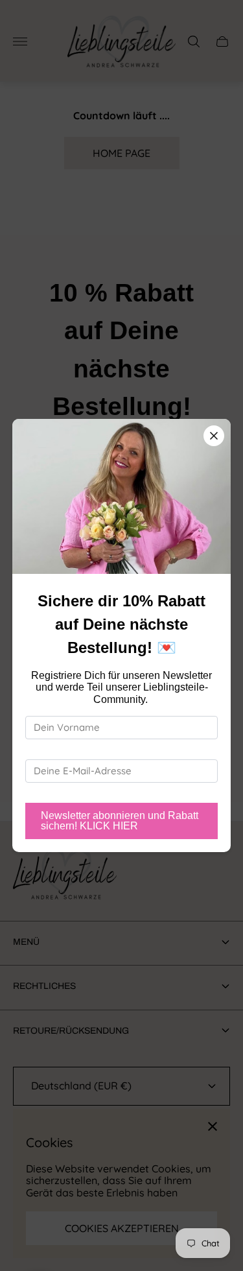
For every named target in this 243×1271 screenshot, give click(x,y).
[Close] (213, 435)
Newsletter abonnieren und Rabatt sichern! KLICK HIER (119, 820)
